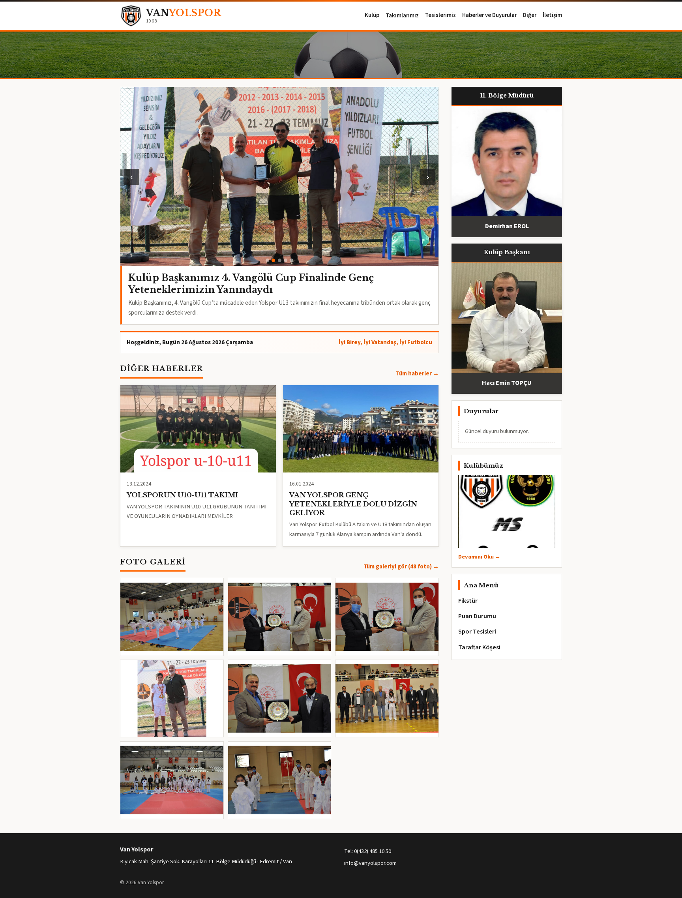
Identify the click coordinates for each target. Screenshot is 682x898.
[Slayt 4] (285, 260)
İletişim (552, 15)
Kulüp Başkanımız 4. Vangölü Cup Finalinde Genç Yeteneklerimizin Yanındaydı (251, 283)
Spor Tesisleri (477, 631)
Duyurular (481, 411)
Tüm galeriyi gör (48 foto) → (401, 566)
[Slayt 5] (291, 260)
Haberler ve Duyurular (489, 15)
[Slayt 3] (279, 260)
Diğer (529, 15)
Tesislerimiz (440, 15)
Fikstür (468, 600)
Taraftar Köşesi (479, 647)
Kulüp (372, 15)
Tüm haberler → (417, 373)
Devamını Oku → (479, 557)
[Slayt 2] (273, 260)
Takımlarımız (402, 16)
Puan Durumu (477, 616)
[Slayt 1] (267, 260)
